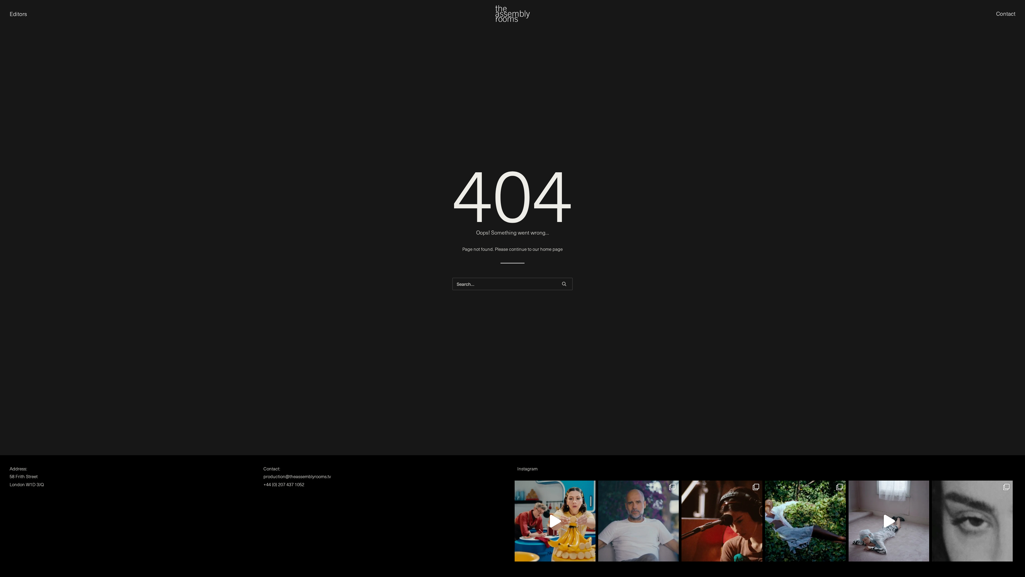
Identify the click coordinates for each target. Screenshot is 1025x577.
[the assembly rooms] (512, 13)
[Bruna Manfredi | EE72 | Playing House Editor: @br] (805, 521)
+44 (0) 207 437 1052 (283, 484)
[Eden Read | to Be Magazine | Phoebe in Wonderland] (889, 521)
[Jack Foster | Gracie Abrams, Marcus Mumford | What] (721, 521)
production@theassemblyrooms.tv (297, 476)
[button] (9, 13)
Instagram (527, 469)
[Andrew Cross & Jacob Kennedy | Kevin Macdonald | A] (638, 521)
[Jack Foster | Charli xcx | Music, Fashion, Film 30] (972, 521)
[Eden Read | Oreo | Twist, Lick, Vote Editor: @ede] (555, 521)
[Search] (512, 284)
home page (551, 249)
